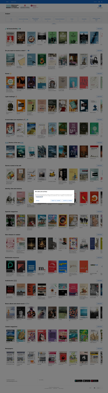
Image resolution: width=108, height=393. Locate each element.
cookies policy (39, 196)
